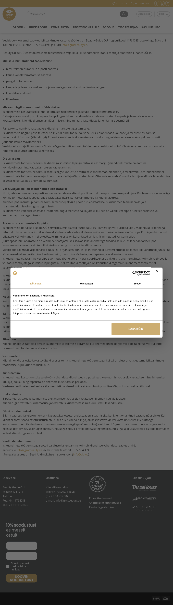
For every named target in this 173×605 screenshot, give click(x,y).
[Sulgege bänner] (158, 273)
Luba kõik (135, 328)
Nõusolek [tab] (36, 283)
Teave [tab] (137, 283)
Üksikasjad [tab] (86, 283)
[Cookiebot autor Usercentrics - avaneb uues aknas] (135, 273)
